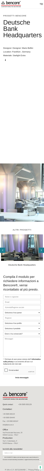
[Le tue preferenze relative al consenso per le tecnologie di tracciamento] (40, 467)
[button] (2, 192)
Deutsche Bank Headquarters (22, 265)
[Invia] (40, 462)
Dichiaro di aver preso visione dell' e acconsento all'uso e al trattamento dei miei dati (22, 361)
